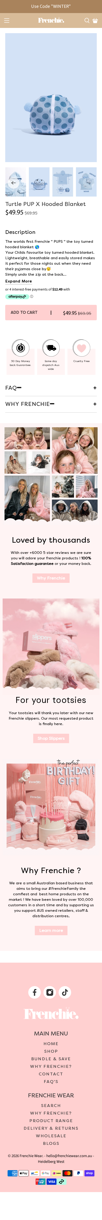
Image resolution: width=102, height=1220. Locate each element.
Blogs (51, 1143)
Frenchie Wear (31, 1156)
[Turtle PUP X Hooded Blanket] (51, 97)
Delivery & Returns (51, 1128)
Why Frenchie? (51, 1066)
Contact (51, 1074)
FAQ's (51, 1081)
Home (51, 1043)
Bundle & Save (51, 1059)
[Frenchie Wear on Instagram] (50, 994)
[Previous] (13, 183)
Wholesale (51, 1136)
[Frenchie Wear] (51, 20)
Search (51, 1105)
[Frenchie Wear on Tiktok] (65, 994)
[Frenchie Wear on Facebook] (35, 994)
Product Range (51, 1120)
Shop (51, 1051)
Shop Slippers (51, 738)
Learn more (51, 930)
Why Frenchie (51, 578)
